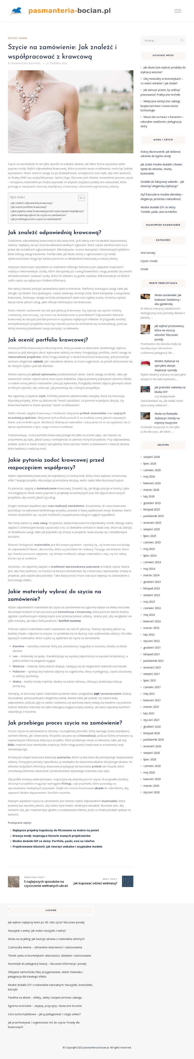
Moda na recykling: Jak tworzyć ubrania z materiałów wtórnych (46, 939)
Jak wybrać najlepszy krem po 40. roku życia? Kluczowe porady (46, 922)
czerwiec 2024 (152, 562)
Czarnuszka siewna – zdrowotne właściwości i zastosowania (45, 947)
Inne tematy (148, 253)
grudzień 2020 (152, 726)
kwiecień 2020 (152, 779)
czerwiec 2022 (152, 608)
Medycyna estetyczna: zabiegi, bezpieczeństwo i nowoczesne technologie (161, 105)
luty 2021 (149, 713)
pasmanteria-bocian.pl (96, 1047)
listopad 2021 (151, 654)
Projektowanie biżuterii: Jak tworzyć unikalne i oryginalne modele (57, 846)
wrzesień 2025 (152, 522)
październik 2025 (153, 516)
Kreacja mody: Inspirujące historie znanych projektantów (52, 836)
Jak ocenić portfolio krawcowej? (29, 207)
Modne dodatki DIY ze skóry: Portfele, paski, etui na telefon (54, 841)
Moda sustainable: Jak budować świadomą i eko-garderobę (168, 299)
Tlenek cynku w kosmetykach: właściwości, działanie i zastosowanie (49, 955)
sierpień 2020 (151, 753)
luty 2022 (149, 634)
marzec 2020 (151, 785)
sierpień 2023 (151, 595)
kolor (11, 744)
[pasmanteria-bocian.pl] (61, 11)
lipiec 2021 (149, 680)
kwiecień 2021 (152, 700)
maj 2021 (149, 693)
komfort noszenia (70, 620)
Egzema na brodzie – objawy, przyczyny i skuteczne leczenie (45, 1006)
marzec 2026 (151, 490)
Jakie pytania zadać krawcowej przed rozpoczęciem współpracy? (48, 211)
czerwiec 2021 (152, 687)
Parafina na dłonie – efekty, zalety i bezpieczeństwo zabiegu (45, 997)
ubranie (99, 788)
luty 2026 (149, 496)
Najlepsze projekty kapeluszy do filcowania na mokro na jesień (56, 830)
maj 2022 (149, 614)
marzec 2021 (151, 706)
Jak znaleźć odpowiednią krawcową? (32, 203)
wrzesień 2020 (152, 746)
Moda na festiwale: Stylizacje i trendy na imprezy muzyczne (167, 418)
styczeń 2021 (151, 720)
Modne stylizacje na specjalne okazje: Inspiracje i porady (167, 365)
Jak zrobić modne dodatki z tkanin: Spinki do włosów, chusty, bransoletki (161, 169)
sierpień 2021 (151, 674)
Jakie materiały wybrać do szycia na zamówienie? (39, 215)
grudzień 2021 (152, 647)
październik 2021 (153, 661)
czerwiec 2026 (152, 470)
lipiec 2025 (149, 536)
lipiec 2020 (149, 759)
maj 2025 (149, 549)
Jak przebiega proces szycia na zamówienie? (37, 219)
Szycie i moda (17, 38)
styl (96, 693)
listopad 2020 (151, 733)
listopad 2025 (151, 509)
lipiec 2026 (149, 463)
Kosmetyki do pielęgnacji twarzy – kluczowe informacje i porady (47, 963)
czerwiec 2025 (152, 542)
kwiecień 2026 (152, 483)
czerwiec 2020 (152, 766)
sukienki (38, 361)
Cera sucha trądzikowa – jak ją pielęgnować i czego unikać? (44, 1014)
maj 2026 (149, 476)
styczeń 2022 (151, 641)
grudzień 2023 (152, 582)
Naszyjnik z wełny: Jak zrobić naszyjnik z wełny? (37, 930)
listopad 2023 (151, 588)
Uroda (144, 269)
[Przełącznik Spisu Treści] (79, 198)
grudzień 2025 (152, 503)
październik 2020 (153, 739)
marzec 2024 (151, 575)
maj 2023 (149, 601)
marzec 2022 (151, 628)
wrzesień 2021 (152, 667)
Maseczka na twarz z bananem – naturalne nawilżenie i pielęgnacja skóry (162, 121)
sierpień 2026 (151, 457)
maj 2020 (149, 772)
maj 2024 (149, 569)
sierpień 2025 (151, 529)
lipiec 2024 (149, 555)
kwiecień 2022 (152, 621)
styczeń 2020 (151, 792)
